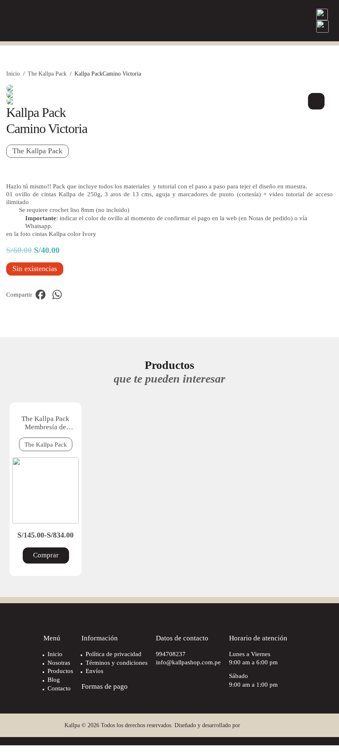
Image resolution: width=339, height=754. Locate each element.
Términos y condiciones (117, 662)
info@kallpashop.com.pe (188, 662)
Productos (60, 670)
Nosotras (59, 662)
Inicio (13, 73)
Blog (54, 679)
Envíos (94, 670)
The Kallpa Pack (47, 73)
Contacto (59, 688)
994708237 (171, 653)
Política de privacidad (113, 653)
